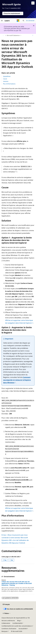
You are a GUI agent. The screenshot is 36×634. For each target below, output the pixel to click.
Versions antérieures (8, 620)
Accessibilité (23, 628)
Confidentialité (17, 623)
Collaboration (6, 623)
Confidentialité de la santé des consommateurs (17, 626)
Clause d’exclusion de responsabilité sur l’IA (16, 618)
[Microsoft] (18, 20)
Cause (5, 79)
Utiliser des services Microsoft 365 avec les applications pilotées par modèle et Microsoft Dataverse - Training (17, 583)
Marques (4, 631)
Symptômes (7, 76)
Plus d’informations (9, 84)
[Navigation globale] (2, 20)
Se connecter (30, 20)
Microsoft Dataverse (13, 35)
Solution (5, 81)
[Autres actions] (32, 35)
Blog (18, 620)
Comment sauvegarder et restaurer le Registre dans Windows (17, 380)
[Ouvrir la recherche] (23, 20)
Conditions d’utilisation (9, 628)
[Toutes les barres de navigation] (3, 35)
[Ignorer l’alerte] (32, 3)
